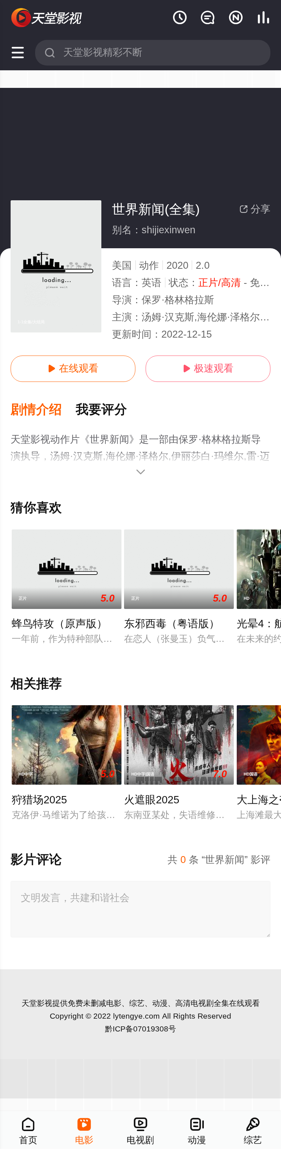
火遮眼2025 (151, 800)
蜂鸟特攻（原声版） (59, 623)
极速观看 (208, 368)
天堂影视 (37, 1003)
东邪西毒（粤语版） (172, 623)
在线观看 (73, 368)
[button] (43, 410)
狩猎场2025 (39, 800)
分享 (254, 209)
